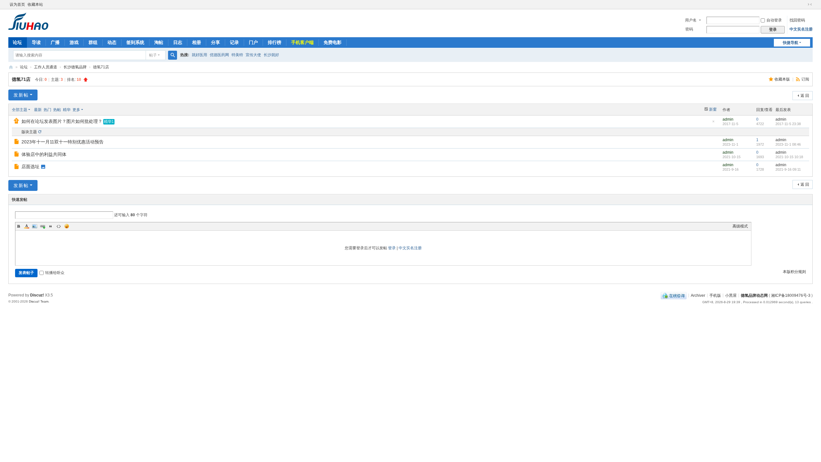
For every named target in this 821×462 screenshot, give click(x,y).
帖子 (153, 55)
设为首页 (17, 4)
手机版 (715, 295)
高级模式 (740, 226)
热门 (47, 109)
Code (58, 226)
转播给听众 (54, 272)
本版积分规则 (794, 272)
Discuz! (37, 295)
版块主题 (29, 132)
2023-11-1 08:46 (788, 144)
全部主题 (19, 109)
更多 (76, 109)
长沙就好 (271, 55)
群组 (93, 42)
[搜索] (172, 55)
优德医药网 (219, 55)
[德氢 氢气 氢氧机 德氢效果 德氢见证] (28, 21)
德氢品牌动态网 (754, 295)
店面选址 (30, 166)
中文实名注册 (801, 29)
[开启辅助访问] (803, 4)
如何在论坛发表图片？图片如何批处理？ (61, 121)
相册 (196, 42)
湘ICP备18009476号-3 (790, 295)
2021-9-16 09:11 (788, 169)
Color (26, 226)
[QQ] (674, 295)
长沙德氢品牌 (75, 67)
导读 (36, 42)
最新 (38, 109)
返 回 (804, 95)
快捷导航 (790, 42)
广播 (55, 42)
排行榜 (274, 42)
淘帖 (158, 42)
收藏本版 (782, 79)
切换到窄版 (810, 4)
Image (34, 226)
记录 (234, 42)
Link (42, 226)
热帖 (57, 109)
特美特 (237, 55)
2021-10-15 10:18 (789, 157)
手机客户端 (302, 42)
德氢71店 (21, 79)
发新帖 (21, 95)
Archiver (698, 295)
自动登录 (774, 20)
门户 (253, 42)
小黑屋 (731, 295)
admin (728, 119)
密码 (689, 29)
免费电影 (333, 42)
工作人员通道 (45, 67)
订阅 (805, 79)
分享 (215, 42)
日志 (177, 42)
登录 (392, 248)
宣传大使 (253, 55)
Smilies (66, 226)
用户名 (691, 20)
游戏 (74, 42)
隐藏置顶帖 (713, 123)
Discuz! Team (38, 301)
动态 (111, 42)
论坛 (17, 42)
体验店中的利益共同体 (43, 154)
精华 (67, 109)
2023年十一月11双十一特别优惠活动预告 (62, 141)
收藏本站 (35, 4)
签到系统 (135, 42)
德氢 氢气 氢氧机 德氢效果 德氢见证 (10, 67)
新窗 (713, 109)
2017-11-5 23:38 (788, 124)
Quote (50, 226)
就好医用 (199, 55)
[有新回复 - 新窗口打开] (17, 142)
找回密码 (797, 20)
